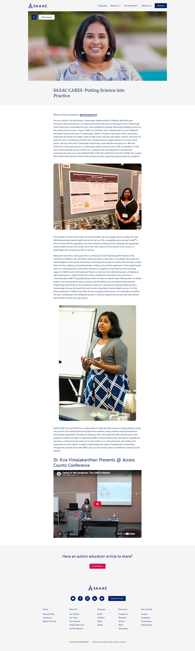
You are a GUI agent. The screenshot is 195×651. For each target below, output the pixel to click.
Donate (160, 5)
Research (122, 617)
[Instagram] (87, 598)
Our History (74, 614)
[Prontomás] (37, 5)
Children (101, 617)
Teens (99, 621)
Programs (101, 609)
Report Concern (49, 621)
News (121, 625)
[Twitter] (101, 598)
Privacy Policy (48, 614)
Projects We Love (76, 625)
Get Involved (146, 609)
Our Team (73, 617)
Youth (99, 614)
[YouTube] (73, 598)
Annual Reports (76, 628)
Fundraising (146, 621)
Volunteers (123, 628)
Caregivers (123, 614)
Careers (144, 614)
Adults (100, 625)
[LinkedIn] (94, 598)
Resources (123, 609)
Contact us (47, 617)
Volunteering (146, 625)
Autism (122, 621)
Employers (145, 617)
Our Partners (74, 621)
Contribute (97, 566)
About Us (73, 609)
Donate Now (117, 598)
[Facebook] (80, 598)
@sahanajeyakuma (88, 114)
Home (45, 609)
